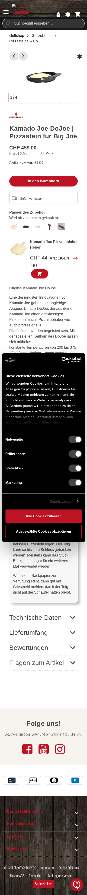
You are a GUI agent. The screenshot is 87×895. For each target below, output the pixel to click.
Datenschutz (36, 875)
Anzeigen (59, 258)
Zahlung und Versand (60, 875)
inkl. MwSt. (47, 153)
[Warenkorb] (77, 14)
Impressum (47, 867)
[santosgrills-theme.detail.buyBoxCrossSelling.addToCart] (39, 273)
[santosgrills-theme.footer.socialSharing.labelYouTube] (44, 755)
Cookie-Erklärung (68, 867)
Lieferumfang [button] (28, 632)
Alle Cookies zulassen (43, 516)
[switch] (75, 454)
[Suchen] (7, 23)
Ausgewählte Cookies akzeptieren (43, 531)
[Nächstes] (23, 56)
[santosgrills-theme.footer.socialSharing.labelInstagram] (60, 755)
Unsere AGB (17, 875)
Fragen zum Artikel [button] (36, 662)
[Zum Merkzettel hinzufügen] (79, 56)
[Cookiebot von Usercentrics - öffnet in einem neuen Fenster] (62, 360)
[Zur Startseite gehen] (21, 12)
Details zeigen (61, 501)
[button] (43, 647)
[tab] (15, 226)
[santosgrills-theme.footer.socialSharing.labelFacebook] (28, 755)
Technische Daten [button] (35, 617)
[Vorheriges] (14, 56)
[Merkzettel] (68, 14)
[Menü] (6, 12)
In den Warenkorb (43, 181)
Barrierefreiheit (43, 883)
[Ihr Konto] (58, 14)
